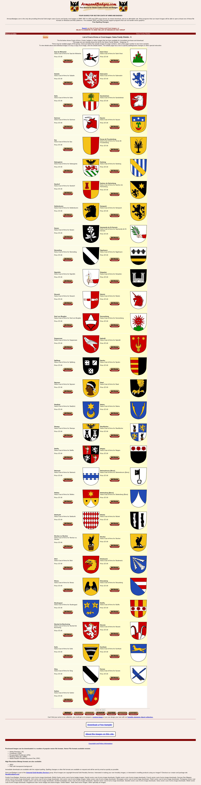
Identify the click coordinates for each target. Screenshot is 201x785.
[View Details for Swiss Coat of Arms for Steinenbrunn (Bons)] (114, 481)
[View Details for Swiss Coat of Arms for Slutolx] (114, 305)
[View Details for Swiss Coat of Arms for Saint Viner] (114, 62)
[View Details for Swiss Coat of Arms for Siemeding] (68, 261)
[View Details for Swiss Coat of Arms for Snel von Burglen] (68, 327)
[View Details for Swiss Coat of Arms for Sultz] (68, 657)
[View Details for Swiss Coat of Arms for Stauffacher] (114, 437)
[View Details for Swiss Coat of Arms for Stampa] (68, 437)
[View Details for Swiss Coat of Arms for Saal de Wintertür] (68, 62)
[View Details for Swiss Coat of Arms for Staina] (114, 415)
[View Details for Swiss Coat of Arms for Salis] (68, 106)
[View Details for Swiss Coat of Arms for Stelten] (68, 503)
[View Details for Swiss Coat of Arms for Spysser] (68, 393)
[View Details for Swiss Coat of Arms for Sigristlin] (68, 283)
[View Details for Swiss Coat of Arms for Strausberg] (114, 591)
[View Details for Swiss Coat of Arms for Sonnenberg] (114, 327)
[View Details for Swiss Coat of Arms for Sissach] (68, 305)
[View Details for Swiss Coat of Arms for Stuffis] (114, 613)
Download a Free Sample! (100, 725)
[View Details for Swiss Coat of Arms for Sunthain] (114, 657)
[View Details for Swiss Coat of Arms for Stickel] (114, 525)
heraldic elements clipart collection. (140, 717)
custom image (98, 717)
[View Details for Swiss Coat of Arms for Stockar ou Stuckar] (68, 548)
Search (84, 28)
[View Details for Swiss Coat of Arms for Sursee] (114, 680)
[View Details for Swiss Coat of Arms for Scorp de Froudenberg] (114, 151)
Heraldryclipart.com (12, 774)
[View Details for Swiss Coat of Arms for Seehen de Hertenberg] (114, 195)
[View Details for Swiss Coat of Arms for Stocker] (114, 547)
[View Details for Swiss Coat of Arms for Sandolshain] (114, 106)
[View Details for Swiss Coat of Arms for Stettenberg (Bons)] (114, 503)
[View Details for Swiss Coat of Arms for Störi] (68, 569)
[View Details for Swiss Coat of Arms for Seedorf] (68, 195)
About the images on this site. (100, 734)
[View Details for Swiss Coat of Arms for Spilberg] (68, 371)
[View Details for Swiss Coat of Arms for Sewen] (68, 239)
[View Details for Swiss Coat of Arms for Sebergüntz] (68, 173)
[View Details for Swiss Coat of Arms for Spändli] (114, 349)
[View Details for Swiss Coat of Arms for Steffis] (68, 459)
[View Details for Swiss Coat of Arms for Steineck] (68, 481)
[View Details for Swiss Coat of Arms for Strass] (68, 591)
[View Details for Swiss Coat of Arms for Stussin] (114, 635)
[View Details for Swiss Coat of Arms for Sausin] (114, 128)
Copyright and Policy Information (100, 743)
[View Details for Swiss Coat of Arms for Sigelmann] (114, 261)
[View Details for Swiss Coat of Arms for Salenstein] (114, 84)
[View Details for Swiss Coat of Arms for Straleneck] (114, 569)
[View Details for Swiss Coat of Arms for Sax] (68, 150)
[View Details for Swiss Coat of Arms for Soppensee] (68, 349)
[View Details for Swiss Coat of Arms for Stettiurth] (68, 525)
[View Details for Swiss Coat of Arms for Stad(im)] (68, 415)
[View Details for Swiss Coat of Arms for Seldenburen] (68, 217)
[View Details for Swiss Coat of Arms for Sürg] (68, 680)
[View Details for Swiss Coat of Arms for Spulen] (114, 371)
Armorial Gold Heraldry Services (37, 772)
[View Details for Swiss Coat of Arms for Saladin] (68, 84)
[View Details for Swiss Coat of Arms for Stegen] (114, 459)
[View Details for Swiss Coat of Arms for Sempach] (114, 217)
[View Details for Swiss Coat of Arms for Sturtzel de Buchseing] (68, 636)
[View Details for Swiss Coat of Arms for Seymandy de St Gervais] (114, 239)
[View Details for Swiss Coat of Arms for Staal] (114, 393)
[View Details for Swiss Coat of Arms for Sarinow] (68, 128)
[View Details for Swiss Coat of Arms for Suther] (68, 702)
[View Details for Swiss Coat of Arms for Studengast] (68, 613)
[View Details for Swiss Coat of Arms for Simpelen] (114, 283)
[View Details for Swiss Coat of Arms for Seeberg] (114, 173)
